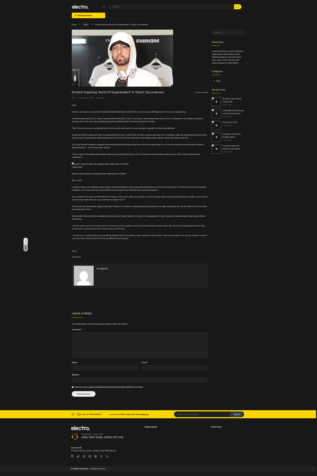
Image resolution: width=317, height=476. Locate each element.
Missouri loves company (118, 238)
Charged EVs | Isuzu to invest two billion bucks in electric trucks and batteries (104, 299)
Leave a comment (202, 92)
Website (75, 375)
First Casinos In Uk (230, 122)
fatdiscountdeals (80, 469)
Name (75, 362)
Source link (76, 257)
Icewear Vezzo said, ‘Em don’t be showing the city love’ (178, 226)
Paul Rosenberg (111, 144)
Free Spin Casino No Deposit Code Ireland (231, 147)
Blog (86, 24)
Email (145, 362)
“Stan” (74, 128)
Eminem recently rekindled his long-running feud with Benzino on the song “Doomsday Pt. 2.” (142, 187)
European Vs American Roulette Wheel (232, 135)
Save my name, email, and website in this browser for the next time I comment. (109, 387)
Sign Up (237, 414)
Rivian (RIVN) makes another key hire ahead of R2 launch (183, 299)
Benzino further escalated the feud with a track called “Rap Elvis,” (110, 216)
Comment (77, 329)
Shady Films (132, 135)
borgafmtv (100, 98)
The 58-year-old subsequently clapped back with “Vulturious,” (97, 206)
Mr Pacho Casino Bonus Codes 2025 (232, 100)
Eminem (75, 112)
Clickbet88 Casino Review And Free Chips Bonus (233, 111)
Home (74, 24)
